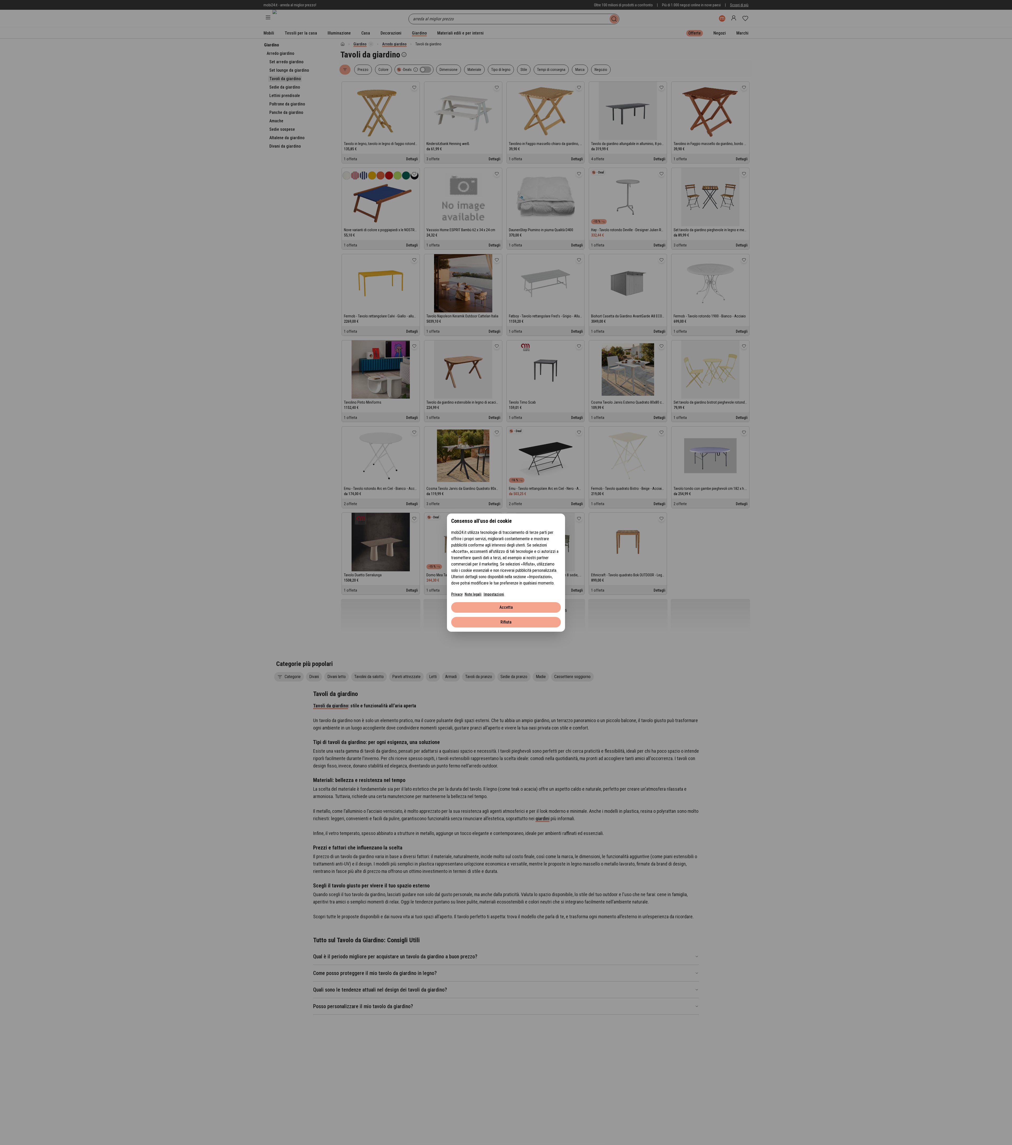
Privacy (457, 594)
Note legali (473, 594)
